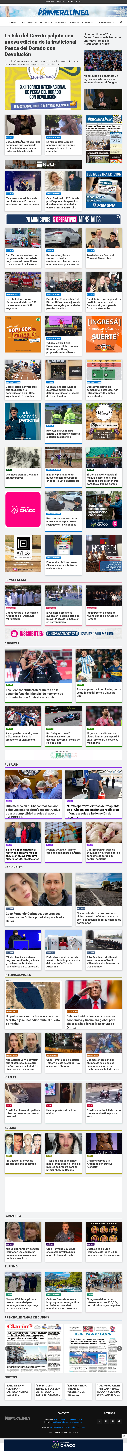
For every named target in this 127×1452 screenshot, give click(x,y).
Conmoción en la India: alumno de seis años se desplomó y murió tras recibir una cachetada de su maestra (103, 1066)
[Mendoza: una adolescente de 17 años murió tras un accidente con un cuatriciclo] (23, 181)
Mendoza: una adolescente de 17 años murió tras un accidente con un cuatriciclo (22, 201)
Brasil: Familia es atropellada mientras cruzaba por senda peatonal (23, 1113)
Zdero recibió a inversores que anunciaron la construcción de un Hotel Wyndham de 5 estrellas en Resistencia (21, 393)
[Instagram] (72, 1)
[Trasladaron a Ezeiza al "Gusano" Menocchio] (104, 238)
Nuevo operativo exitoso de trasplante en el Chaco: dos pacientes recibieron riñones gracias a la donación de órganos (93, 811)
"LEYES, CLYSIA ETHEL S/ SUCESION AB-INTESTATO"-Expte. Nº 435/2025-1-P (48, 1391)
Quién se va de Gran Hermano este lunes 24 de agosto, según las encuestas (103, 1252)
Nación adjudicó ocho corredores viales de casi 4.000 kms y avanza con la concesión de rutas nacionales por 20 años (99, 918)
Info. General (28, 23)
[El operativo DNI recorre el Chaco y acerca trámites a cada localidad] (63, 545)
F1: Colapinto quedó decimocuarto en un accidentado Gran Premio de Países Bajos (63, 738)
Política (13, 23)
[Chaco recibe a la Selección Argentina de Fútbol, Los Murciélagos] (23, 595)
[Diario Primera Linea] (63, 11)
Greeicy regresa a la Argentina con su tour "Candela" (99, 1163)
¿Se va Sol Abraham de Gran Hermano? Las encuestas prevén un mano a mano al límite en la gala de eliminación (22, 1255)
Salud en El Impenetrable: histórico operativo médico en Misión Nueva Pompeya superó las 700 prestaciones (22, 854)
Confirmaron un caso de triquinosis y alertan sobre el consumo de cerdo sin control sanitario (104, 854)
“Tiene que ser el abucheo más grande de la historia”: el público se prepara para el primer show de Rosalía (63, 1165)
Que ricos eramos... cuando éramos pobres (22, 476)
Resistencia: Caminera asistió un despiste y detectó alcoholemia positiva (63, 433)
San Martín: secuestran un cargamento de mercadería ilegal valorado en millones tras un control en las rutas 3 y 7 (22, 261)
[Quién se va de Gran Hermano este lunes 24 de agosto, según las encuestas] (104, 1232)
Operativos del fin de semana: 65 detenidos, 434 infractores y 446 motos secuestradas (102, 391)
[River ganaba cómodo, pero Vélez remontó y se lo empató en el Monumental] (23, 716)
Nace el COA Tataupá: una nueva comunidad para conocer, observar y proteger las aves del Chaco (22, 1304)
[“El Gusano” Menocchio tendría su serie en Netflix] (23, 1143)
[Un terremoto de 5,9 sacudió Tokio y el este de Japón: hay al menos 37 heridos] (63, 1043)
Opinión (8, 470)
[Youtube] (80, 1)
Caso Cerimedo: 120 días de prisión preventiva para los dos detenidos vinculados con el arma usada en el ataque (62, 204)
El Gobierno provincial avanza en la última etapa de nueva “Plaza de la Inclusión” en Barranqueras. (63, 617)
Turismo (9, 1294)
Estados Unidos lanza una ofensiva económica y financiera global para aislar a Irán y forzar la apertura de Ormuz (91, 1022)
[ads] (43, 164)
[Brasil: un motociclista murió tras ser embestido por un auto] (104, 1093)
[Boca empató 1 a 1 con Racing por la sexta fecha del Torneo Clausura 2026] (99, 665)
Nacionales (87, 23)
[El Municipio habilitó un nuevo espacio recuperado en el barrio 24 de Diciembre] (63, 457)
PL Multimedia (10, 608)
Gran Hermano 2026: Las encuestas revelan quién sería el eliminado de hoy (61, 1252)
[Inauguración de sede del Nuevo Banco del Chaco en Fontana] (104, 595)
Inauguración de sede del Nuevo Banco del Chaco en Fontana (102, 615)
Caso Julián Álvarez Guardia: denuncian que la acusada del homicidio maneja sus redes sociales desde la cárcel (23, 148)
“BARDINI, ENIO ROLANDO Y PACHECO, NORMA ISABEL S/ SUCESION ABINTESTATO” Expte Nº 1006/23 (17, 1395)
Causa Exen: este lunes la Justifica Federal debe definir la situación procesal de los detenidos (62, 391)
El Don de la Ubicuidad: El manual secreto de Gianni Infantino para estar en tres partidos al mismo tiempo (103, 479)
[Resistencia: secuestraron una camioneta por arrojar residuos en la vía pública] (63, 501)
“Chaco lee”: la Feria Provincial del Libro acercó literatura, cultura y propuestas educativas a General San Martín (62, 349)
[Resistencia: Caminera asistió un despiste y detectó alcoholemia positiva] (63, 413)
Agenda (73, 23)
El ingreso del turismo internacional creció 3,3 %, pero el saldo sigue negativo (103, 1302)
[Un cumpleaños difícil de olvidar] (63, 1093)
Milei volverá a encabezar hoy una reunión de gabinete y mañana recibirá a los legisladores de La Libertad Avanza (22, 963)
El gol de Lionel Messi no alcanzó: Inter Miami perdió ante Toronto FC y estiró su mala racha (103, 738)
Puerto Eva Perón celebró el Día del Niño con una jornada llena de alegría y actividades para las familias (63, 304)
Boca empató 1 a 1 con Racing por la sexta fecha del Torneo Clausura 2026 (99, 693)
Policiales (45, 23)
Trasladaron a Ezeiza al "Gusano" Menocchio (100, 257)
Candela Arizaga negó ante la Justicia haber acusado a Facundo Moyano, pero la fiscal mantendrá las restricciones (104, 305)
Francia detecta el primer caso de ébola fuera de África (63, 851)
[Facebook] (68, 1)
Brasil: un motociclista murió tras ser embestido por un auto (104, 1113)
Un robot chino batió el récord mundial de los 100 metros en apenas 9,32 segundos (21, 304)
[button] (121, 23)
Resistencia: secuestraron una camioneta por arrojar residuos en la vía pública (61, 521)
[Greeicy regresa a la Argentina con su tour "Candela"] (104, 1143)
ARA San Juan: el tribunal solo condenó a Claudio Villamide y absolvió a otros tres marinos (103, 962)
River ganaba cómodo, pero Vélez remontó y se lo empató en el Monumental (22, 736)
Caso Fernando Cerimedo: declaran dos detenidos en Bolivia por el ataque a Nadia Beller (35, 917)
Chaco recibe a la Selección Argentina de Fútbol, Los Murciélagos (22, 615)
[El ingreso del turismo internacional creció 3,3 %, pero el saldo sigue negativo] (104, 1282)
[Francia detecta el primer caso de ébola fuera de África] (63, 832)
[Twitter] (76, 1)
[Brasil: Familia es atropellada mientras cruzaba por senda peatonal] (23, 1093)
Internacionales (106, 23)
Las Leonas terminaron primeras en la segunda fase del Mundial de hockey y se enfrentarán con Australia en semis (34, 693)
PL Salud (9, 801)
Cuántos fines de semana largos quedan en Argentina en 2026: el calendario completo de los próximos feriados (62, 1305)
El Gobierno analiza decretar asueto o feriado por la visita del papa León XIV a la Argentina (63, 962)
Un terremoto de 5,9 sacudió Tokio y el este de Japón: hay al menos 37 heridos (63, 1063)
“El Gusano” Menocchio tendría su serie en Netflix (21, 1162)
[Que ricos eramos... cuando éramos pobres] (23, 457)
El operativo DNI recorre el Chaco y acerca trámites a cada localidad (61, 565)
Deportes (59, 23)
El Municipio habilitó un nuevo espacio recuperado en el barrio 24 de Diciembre (62, 477)
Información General (53, 137)
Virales (8, 1105)
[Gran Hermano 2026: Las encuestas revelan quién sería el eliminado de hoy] (63, 1232)
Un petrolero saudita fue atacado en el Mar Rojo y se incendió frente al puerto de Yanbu (33, 1020)
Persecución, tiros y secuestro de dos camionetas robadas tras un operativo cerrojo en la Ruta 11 (62, 261)
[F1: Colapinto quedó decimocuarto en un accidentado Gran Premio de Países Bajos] (63, 716)
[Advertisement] (63, 1194)
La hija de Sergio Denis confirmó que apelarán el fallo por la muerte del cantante (61, 146)
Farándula (9, 1244)
